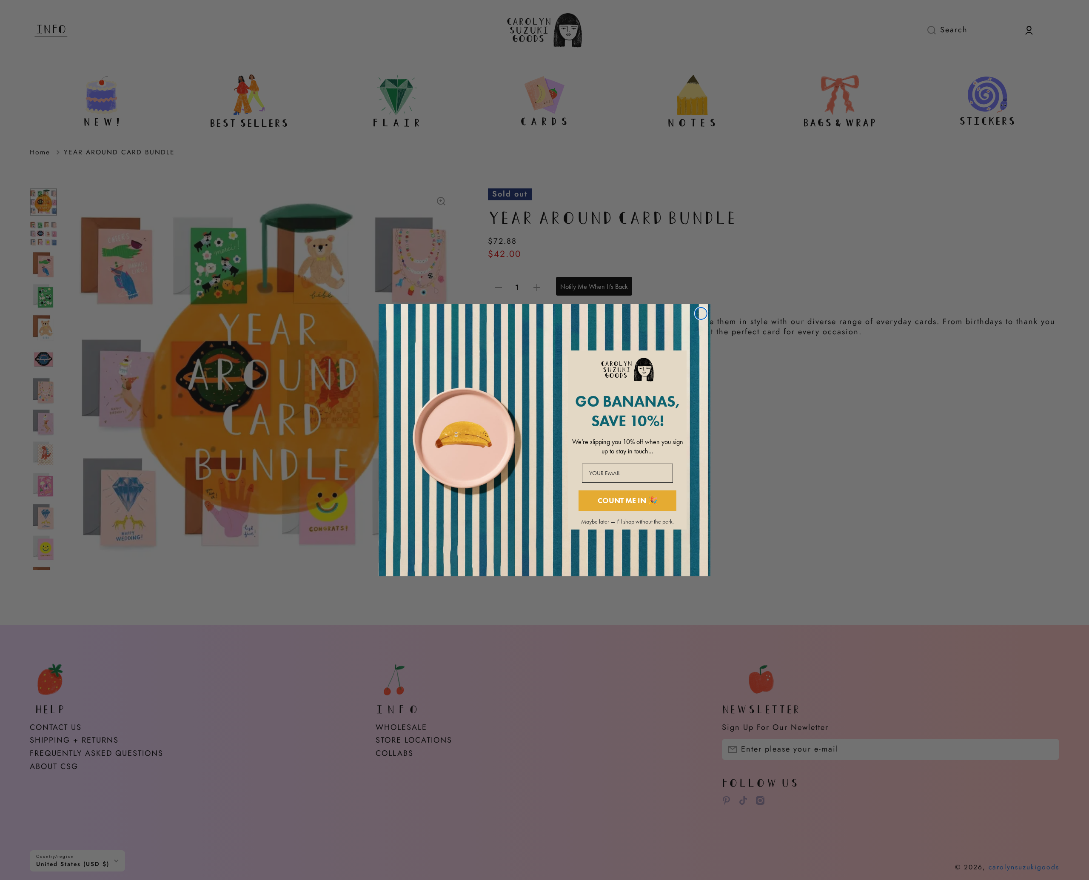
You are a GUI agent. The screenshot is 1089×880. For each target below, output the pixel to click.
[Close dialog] (701, 313)
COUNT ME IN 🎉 (627, 500)
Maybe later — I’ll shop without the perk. (627, 521)
